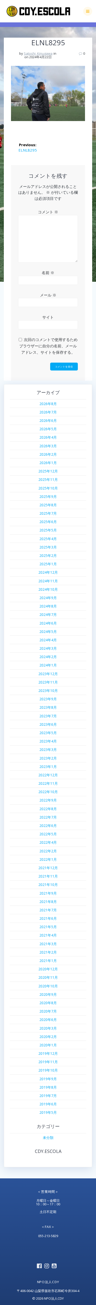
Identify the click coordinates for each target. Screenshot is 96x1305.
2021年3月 (48, 943)
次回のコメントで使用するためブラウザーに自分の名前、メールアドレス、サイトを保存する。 (48, 346)
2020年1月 (48, 1045)
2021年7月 (48, 910)
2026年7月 (48, 412)
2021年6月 (48, 918)
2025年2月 (48, 555)
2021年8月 (48, 901)
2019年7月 (48, 1095)
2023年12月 (48, 673)
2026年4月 (48, 437)
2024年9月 (48, 597)
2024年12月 (48, 572)
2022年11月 (48, 783)
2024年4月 (48, 639)
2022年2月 (48, 851)
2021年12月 (48, 867)
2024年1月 (48, 665)
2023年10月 (48, 690)
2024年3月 (48, 648)
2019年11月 (48, 1061)
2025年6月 (48, 521)
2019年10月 (48, 1070)
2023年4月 (48, 741)
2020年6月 (48, 1019)
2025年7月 (48, 513)
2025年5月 (48, 530)
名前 (48, 272)
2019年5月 (48, 1112)
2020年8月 (48, 1002)
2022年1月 (48, 859)
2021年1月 (48, 960)
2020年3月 (48, 1028)
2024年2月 (48, 656)
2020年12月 (48, 969)
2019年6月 (48, 1104)
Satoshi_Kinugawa (38, 53)
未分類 (48, 1137)
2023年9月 (48, 698)
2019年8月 (48, 1087)
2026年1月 (48, 462)
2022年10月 (48, 791)
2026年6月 (48, 420)
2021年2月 (48, 952)
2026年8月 (48, 403)
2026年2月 (48, 454)
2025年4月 (48, 538)
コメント (48, 211)
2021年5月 (48, 926)
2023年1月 (48, 766)
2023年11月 (48, 682)
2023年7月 (48, 716)
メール (48, 295)
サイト (48, 317)
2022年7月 (48, 817)
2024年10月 (48, 589)
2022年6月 (48, 825)
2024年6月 (48, 623)
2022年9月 (48, 800)
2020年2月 (48, 1036)
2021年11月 (48, 876)
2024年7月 (48, 614)
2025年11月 (48, 479)
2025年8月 (48, 504)
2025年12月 (48, 471)
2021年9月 (48, 893)
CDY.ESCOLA (48, 1151)
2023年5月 (48, 732)
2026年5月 (48, 428)
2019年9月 (48, 1078)
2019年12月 (48, 1053)
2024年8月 (48, 606)
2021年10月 (48, 884)
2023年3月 (48, 749)
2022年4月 (48, 842)
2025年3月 (48, 547)
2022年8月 (48, 808)
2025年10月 (48, 488)
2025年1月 (48, 563)
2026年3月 (48, 445)
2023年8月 (48, 707)
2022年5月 (48, 834)
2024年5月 (48, 631)
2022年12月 (48, 775)
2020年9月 (48, 994)
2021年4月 (48, 935)
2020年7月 (48, 1011)
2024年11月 (48, 581)
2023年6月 (48, 724)
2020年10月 (48, 986)
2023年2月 (48, 758)
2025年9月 (48, 496)
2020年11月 (48, 977)
